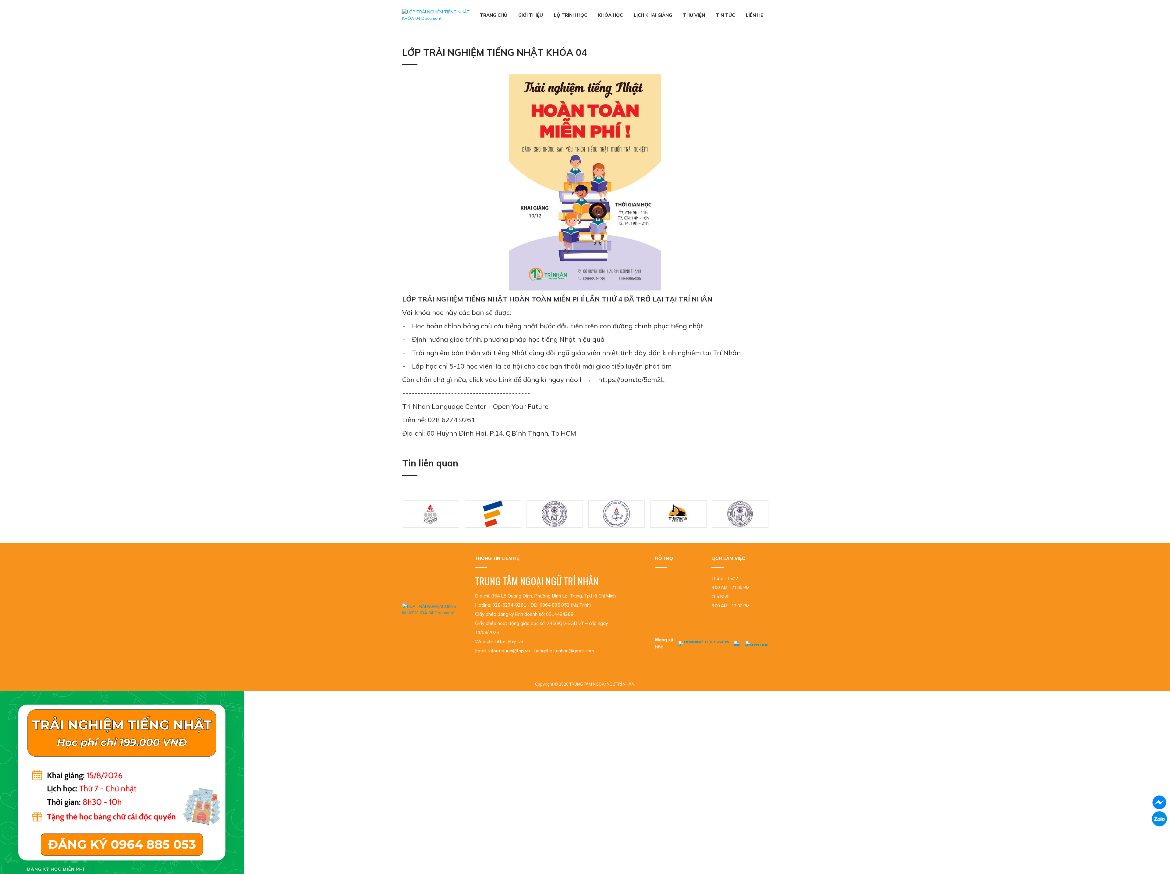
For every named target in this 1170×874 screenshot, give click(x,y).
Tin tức (725, 15)
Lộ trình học (570, 15)
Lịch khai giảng (653, 15)
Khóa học (610, 15)
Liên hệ (754, 15)
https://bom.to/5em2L (631, 379)
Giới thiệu (530, 15)
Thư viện (694, 15)
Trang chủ (493, 15)
